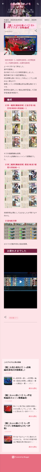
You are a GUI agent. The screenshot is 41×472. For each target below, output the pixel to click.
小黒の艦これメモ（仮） (20, 5)
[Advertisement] (20, 340)
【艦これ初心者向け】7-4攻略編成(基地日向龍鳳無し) (17, 368)
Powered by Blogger (21, 457)
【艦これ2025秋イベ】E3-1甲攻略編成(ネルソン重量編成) (18, 396)
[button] (35, 31)
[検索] (38, 4)
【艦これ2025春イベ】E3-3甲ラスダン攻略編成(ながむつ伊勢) (17, 426)
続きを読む (33, 388)
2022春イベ (13, 318)
